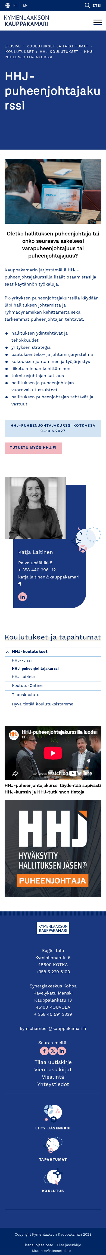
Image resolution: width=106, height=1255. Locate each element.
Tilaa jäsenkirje (68, 1245)
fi (15, 5)
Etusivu (13, 46)
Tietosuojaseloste (38, 1245)
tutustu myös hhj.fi (33, 448)
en (25, 5)
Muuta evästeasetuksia (51, 1251)
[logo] (26, 20)
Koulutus (53, 1191)
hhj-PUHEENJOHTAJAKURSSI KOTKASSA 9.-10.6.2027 (53, 428)
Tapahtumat (53, 1160)
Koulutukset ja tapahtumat (57, 46)
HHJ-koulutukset (59, 52)
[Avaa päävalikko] (97, 21)
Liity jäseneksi (53, 1128)
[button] (93, 5)
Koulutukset (19, 52)
